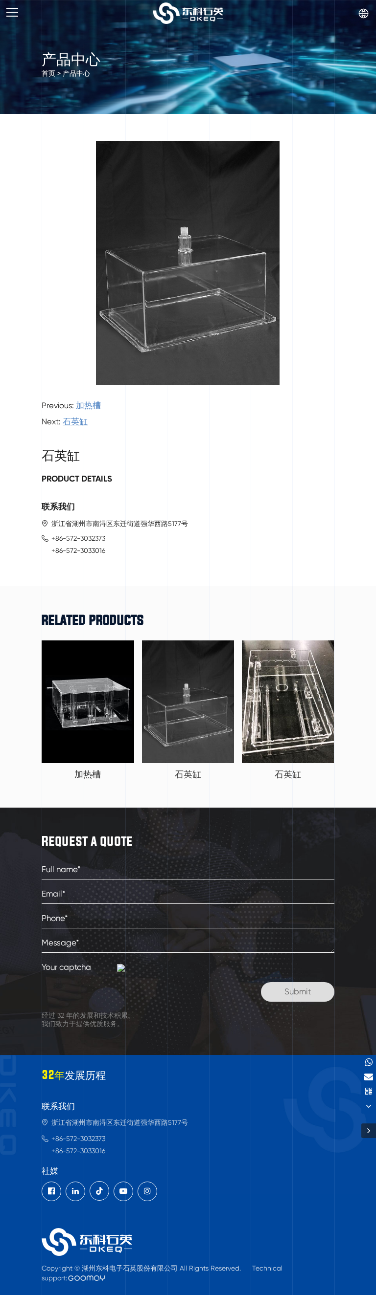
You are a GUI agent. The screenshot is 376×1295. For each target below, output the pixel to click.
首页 (48, 73)
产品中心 (76, 73)
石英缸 (75, 421)
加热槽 (88, 405)
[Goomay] (87, 1278)
